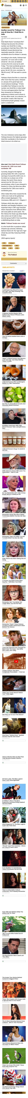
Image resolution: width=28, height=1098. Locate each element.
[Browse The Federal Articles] (4, 254)
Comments (13, 263)
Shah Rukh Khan (7, 245)
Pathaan (12, 243)
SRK (17, 245)
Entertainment (5, 27)
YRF (4, 243)
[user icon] (23, 5)
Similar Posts (8, 267)
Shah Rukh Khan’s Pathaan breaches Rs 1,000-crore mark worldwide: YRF (13, 166)
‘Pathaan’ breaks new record (15, 223)
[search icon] (20, 5)
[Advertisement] (14, 1096)
